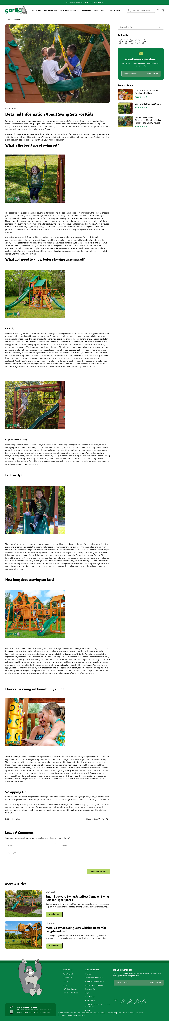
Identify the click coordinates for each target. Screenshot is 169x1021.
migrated (16, 819)
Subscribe (150, 73)
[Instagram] (126, 41)
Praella (82, 1015)
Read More (54, 914)
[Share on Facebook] (99, 819)
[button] (36, 10)
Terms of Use (111, 1013)
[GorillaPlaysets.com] (16, 10)
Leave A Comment (98, 871)
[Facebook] (120, 41)
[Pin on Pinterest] (107, 819)
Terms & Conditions (125, 1013)
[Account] (158, 10)
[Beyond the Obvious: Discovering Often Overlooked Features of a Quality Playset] (125, 121)
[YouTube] (131, 41)
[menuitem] (36, 10)
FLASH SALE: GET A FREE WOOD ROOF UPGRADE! (84, 2)
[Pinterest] (143, 41)
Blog (102, 10)
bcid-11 (8, 819)
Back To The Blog (14, 19)
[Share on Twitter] (103, 819)
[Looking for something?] (129, 10)
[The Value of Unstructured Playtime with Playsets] (125, 94)
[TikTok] (137, 41)
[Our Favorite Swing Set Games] (125, 108)
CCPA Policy (139, 1013)
